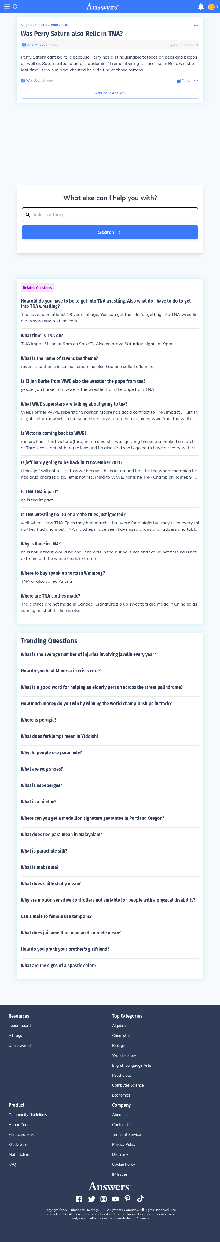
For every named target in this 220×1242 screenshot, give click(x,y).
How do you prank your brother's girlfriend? (65, 949)
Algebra (119, 1025)
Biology (118, 1045)
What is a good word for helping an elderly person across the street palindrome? (102, 687)
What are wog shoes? (42, 769)
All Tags (15, 1035)
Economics (121, 1095)
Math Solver (19, 1154)
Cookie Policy (123, 1164)
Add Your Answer (110, 93)
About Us (120, 1114)
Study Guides (20, 1144)
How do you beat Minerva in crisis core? (61, 671)
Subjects (27, 25)
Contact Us (121, 1124)
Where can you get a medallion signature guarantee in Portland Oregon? (92, 818)
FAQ (12, 1164)
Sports (42, 25)
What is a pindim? (38, 802)
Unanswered (20, 1045)
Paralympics (60, 25)
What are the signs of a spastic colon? (58, 965)
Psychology (121, 1075)
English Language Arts (131, 1065)
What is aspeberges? (41, 785)
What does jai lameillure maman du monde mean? (71, 933)
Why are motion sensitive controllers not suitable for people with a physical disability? (108, 900)
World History (124, 1055)
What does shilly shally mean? (51, 884)
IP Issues (120, 1174)
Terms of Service (126, 1134)
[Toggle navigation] (7, 6)
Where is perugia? (39, 720)
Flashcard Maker (23, 1134)
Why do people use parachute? (51, 753)
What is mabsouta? (40, 867)
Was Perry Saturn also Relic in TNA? (72, 34)
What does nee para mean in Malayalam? (61, 834)
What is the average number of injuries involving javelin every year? (88, 654)
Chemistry (121, 1035)
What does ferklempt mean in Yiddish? (59, 736)
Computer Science (128, 1085)
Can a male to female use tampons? (56, 916)
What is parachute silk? (44, 851)
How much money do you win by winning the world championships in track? (96, 703)
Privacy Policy (123, 1144)
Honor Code (19, 1124)
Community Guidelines (28, 1114)
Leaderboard (20, 1025)
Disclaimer (121, 1154)
